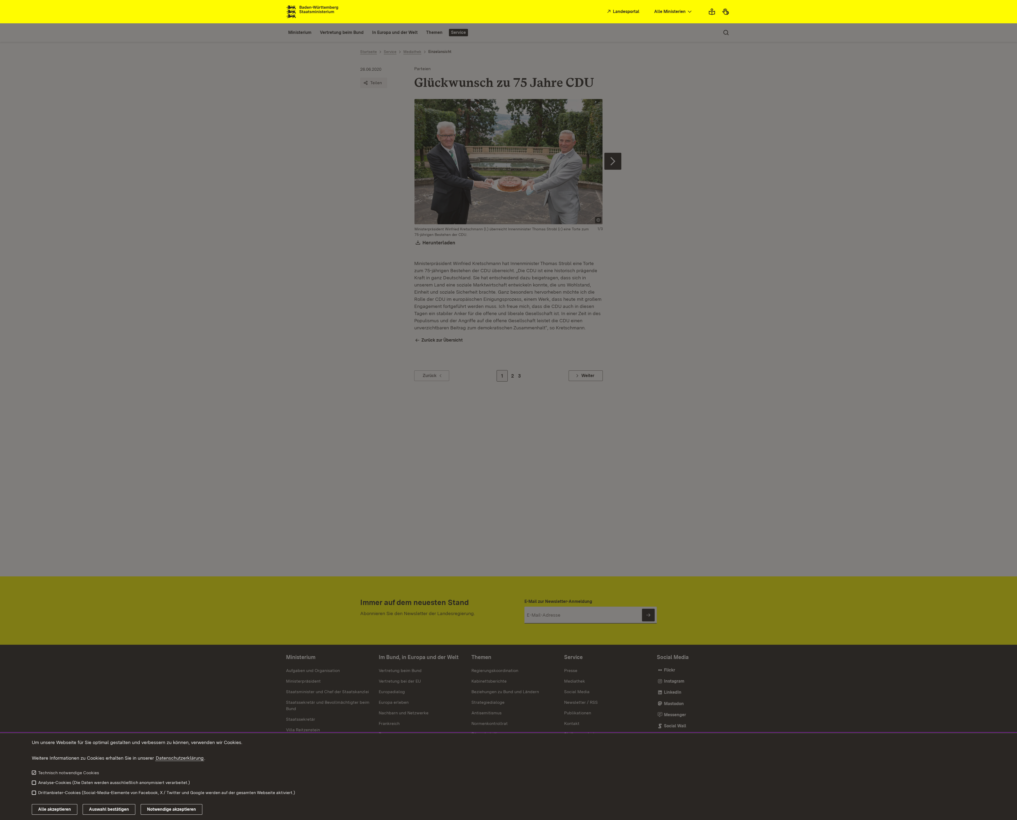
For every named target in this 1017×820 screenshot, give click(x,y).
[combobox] (673, 11)
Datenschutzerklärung (180, 758)
